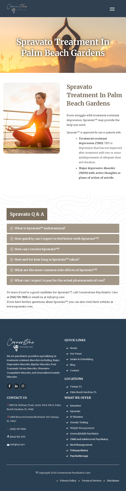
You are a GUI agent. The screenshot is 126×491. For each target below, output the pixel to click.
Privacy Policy (68, 480)
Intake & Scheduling (81, 359)
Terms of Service (91, 480)
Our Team (76, 353)
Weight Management (82, 428)
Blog (72, 364)
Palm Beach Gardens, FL (83, 392)
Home (73, 348)
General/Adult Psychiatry (84, 433)
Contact (74, 370)
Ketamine (76, 405)
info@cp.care (55, 297)
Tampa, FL (76, 386)
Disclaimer (113, 480)
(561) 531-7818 (19, 297)
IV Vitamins (76, 416)
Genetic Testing (79, 422)
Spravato (75, 411)
